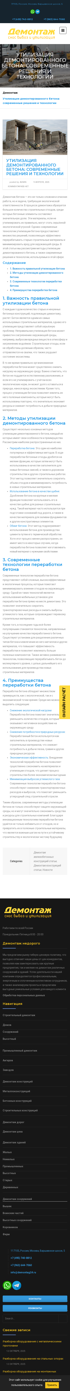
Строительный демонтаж (19, 1015)
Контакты (35, 1299)
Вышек (7, 1206)
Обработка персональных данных (24, 995)
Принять (52, 1385)
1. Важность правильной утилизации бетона (37, 268)
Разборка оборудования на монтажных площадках (29, 1373)
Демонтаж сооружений (17, 1199)
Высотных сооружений (17, 1220)
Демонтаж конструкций (18, 1081)
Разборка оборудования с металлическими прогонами (32, 1343)
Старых (7, 1180)
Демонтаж (10, 92)
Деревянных (10, 1187)
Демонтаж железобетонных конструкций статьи (45, 857)
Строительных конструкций (20, 1110)
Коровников (10, 1227)
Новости (48, 869)
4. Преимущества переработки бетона (33, 290)
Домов (7, 1025)
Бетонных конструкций (17, 1100)
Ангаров (8, 1060)
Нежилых (9, 1159)
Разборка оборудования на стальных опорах (33, 1358)
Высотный (9, 1038)
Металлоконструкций (16, 1091)
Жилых (7, 1152)
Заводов (8, 1070)
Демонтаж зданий (14, 1142)
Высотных (9, 1173)
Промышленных (13, 1166)
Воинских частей (13, 1213)
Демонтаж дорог (13, 1122)
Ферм (6, 1234)
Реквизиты (35, 1308)
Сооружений (10, 1031)
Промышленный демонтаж (20, 1050)
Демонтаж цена (13, 1131)
